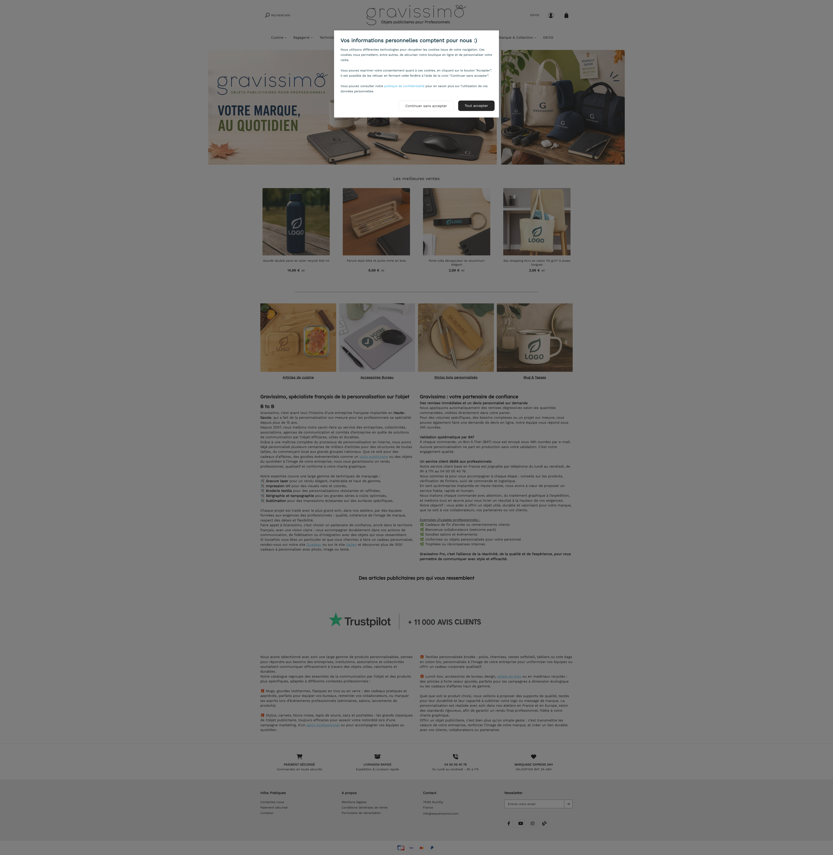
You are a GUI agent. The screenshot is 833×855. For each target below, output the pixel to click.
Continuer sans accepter (426, 106)
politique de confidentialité (404, 86)
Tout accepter (476, 106)
